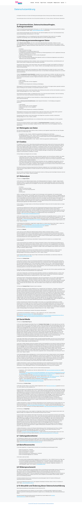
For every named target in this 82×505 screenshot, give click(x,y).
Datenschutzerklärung (50, 503)
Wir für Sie (37, 2)
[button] (66, 2)
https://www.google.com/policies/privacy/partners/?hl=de (32, 379)
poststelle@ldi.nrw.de (41, 464)
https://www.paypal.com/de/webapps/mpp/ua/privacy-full (31, 441)
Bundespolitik (49, 2)
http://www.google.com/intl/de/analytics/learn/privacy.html (33, 225)
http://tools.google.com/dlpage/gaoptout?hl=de (30, 213)
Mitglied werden (57, 2)
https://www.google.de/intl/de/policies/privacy (36, 405)
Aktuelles (32, 2)
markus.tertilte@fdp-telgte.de (38, 30)
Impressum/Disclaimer (42, 503)
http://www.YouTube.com (51, 385)
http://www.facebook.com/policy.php (54, 370)
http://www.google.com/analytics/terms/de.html (41, 224)
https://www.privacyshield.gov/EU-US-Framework (31, 219)
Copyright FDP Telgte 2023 (32, 503)
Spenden (62, 2)
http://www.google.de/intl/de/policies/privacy (30, 431)
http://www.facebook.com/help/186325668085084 (33, 315)
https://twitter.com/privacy (54, 376)
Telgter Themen (43, 2)
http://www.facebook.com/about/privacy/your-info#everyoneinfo (39, 316)
